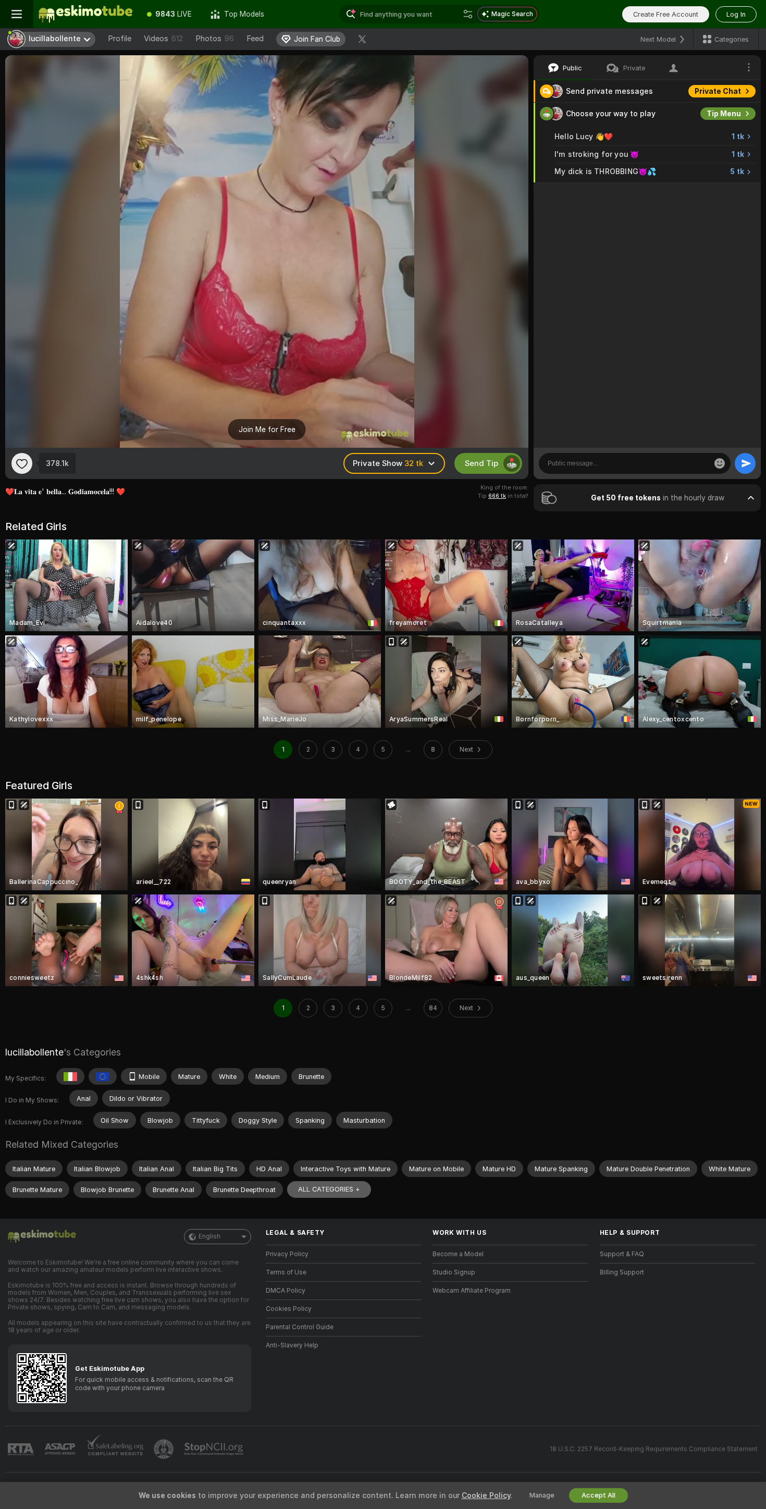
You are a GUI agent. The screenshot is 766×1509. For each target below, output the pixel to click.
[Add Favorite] (21, 463)
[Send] (745, 463)
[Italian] (70, 1076)
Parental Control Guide (299, 1327)
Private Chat (718, 91)
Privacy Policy (287, 1254)
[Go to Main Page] (85, 14)
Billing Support (622, 1272)
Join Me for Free (267, 429)
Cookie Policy (486, 1495)
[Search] (468, 14)
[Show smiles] (719, 463)
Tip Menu (724, 113)
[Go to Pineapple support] (165, 1449)
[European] (103, 1076)
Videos (163, 38)
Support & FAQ (622, 1254)
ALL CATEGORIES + (329, 1189)
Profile (119, 38)
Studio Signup (454, 1272)
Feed (255, 38)
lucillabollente (34, 1052)
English (209, 1236)
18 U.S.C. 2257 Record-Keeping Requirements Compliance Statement (654, 1449)
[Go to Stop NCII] (214, 1449)
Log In (736, 14)
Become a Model (458, 1254)
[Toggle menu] (16, 14)
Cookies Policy (289, 1308)
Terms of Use (286, 1272)
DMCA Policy (285, 1290)
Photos (214, 38)
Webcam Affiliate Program (472, 1290)
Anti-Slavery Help (292, 1345)
